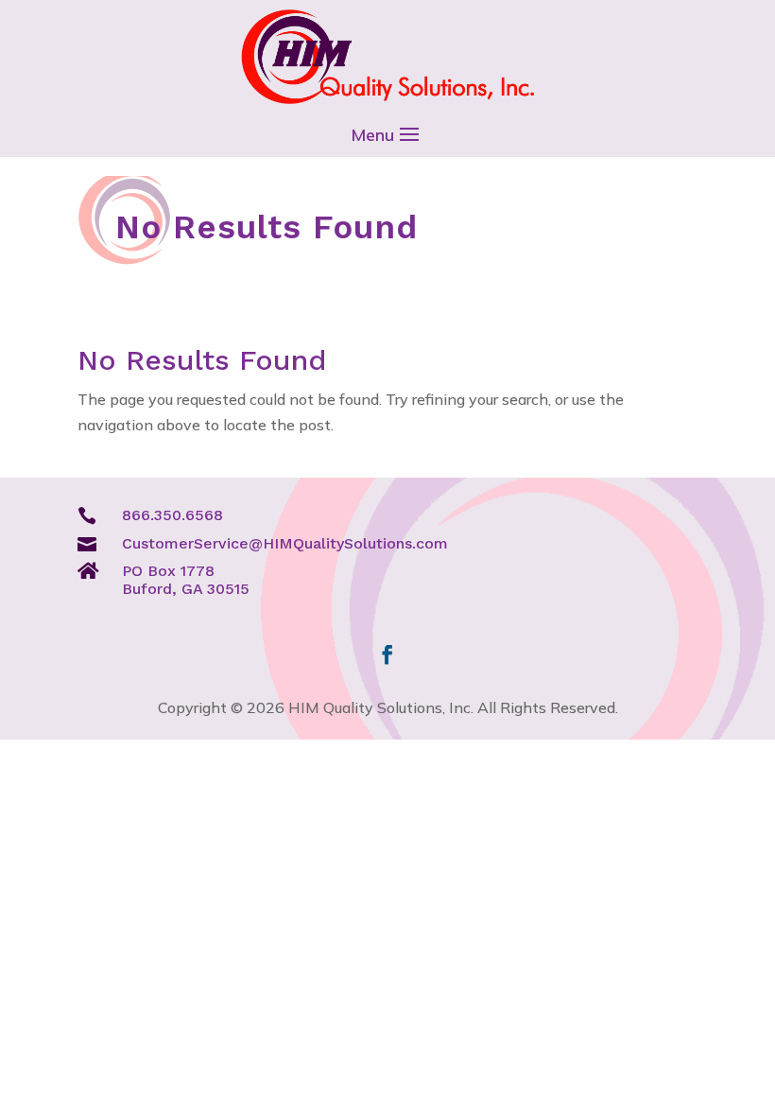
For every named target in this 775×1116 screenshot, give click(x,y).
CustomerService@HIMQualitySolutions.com (285, 543)
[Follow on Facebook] (387, 654)
